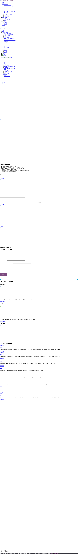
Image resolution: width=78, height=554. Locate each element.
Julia (1, 354)
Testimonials (2, 345)
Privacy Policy (2, 548)
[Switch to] (4, 26)
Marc (1, 368)
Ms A (0, 388)
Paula (1, 347)
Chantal (1, 361)
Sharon (1, 395)
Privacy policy (55, 553)
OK (51, 553)
